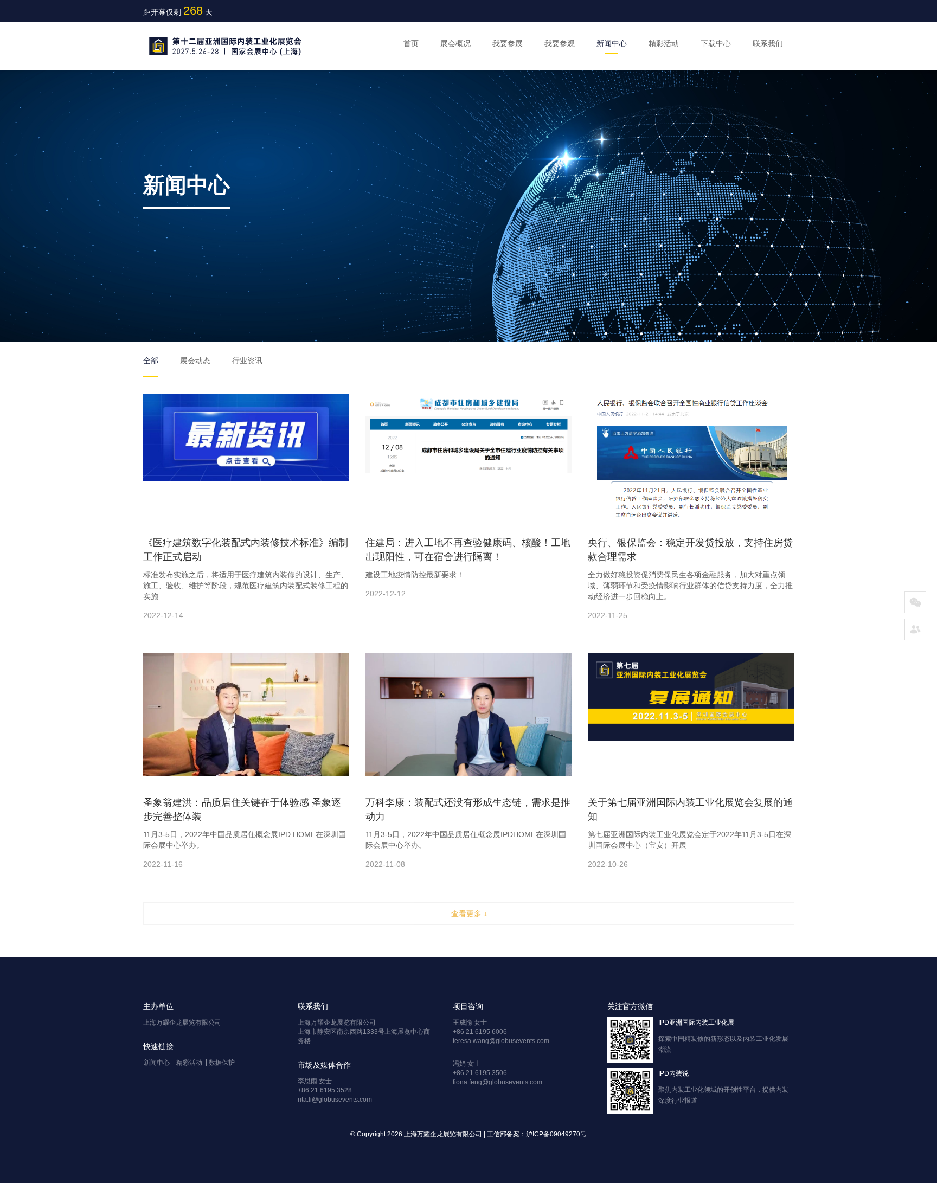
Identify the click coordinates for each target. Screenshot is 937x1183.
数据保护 (222, 1062)
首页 (411, 43)
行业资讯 (247, 360)
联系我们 (768, 43)
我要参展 (507, 43)
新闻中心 (611, 43)
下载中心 (716, 43)
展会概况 (455, 43)
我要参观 (559, 43)
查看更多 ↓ (469, 913)
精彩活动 (664, 43)
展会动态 (195, 360)
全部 (150, 360)
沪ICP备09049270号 (556, 1134)
